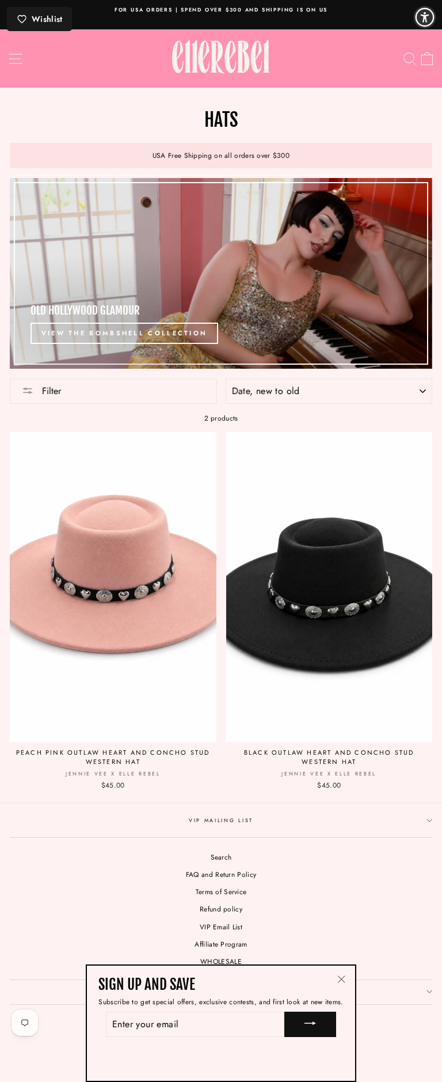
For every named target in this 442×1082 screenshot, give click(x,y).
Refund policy (221, 909)
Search (221, 857)
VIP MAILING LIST (221, 820)
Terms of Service (221, 891)
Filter (50, 391)
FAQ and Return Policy (221, 874)
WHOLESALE (221, 961)
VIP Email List (221, 927)
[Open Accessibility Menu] (424, 17)
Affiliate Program (221, 944)
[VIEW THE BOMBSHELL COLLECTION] (221, 273)
